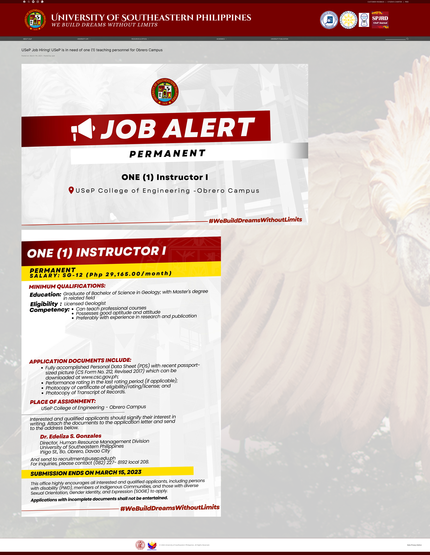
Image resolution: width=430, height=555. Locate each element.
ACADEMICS (221, 39)
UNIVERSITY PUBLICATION (279, 39)
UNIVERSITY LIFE (83, 39)
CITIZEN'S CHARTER (394, 2)
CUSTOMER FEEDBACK (376, 2)
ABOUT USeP (27, 39)
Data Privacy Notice (414, 545)
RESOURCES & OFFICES (140, 39)
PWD (406, 2)
